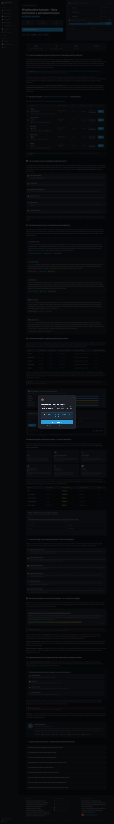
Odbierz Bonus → (57, 422)
